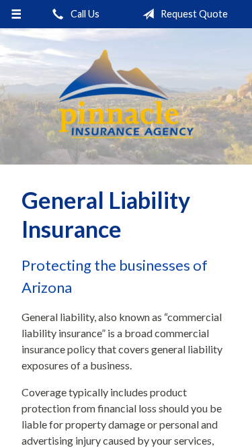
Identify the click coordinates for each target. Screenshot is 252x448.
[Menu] (16, 14)
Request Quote (193, 13)
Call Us (84, 13)
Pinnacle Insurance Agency (126, 96)
